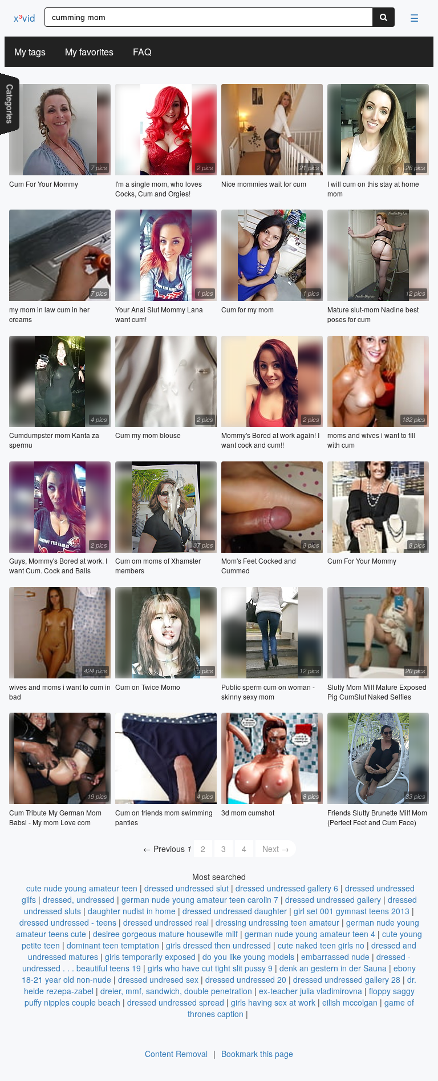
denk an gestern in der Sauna (333, 968)
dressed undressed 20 (245, 979)
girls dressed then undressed (218, 945)
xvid (24, 17)
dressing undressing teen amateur (277, 922)
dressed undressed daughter (234, 911)
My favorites (89, 51)
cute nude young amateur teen (81, 888)
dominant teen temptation (113, 945)
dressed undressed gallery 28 (346, 979)
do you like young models (248, 956)
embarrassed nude (335, 956)
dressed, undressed (79, 899)
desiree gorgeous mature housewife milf (165, 933)
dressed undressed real (166, 922)
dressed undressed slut (186, 888)
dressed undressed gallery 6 (287, 888)
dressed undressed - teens (67, 922)
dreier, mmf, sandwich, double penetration (176, 990)
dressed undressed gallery (333, 899)
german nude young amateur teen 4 (310, 933)
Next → (275, 848)
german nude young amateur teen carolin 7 (199, 899)
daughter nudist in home (132, 911)
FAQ (142, 51)
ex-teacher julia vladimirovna (310, 990)
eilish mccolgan (350, 1002)
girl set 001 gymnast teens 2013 (351, 911)
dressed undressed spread (175, 1002)
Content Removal (176, 1053)
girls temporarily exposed (150, 956)
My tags (30, 51)
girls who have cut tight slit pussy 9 (210, 968)
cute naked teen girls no (321, 945)
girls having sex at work (273, 1002)
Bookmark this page (257, 1053)
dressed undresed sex (158, 979)
